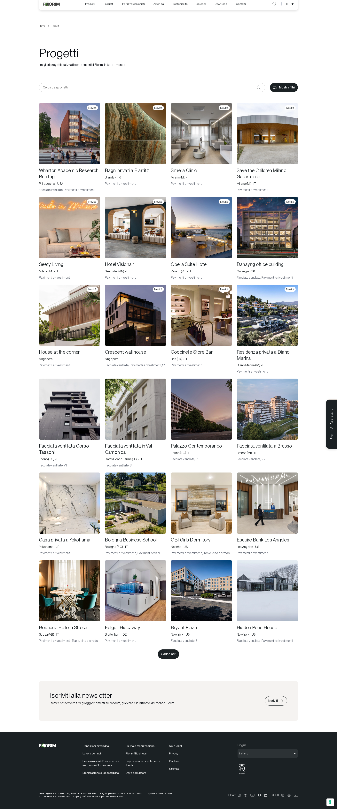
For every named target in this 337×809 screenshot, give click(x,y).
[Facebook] (259, 795)
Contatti (241, 9)
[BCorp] (242, 774)
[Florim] (51, 9)
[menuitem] (90, 9)
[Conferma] (258, 87)
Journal (201, 9)
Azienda (158, 9)
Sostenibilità (180, 9)
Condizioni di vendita (95, 745)
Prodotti (90, 9)
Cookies (174, 761)
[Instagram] (239, 795)
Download (221, 9)
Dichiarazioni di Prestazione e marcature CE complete (100, 763)
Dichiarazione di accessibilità (100, 772)
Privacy (173, 753)
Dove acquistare (136, 772)
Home (42, 26)
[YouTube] (252, 795)
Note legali (176, 745)
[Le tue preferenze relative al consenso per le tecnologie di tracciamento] (330, 802)
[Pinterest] (245, 795)
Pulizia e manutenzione (140, 745)
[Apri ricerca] (274, 9)
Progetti (109, 9)
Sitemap (174, 768)
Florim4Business (136, 753)
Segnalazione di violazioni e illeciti (143, 763)
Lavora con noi (91, 753)
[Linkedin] (265, 795)
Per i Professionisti (133, 9)
